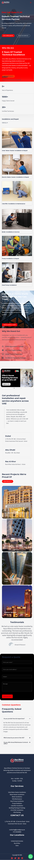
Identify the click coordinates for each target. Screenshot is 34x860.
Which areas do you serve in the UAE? (14, 738)
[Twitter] (15, 858)
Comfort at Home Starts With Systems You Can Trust (15, 297)
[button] (17, 718)
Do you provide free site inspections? (14, 718)
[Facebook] (12, 858)
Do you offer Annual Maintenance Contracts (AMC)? (16, 743)
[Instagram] (19, 858)
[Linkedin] (22, 858)
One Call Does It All (12, 12)
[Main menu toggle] (30, 2)
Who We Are (8, 48)
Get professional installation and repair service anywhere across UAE (15, 399)
